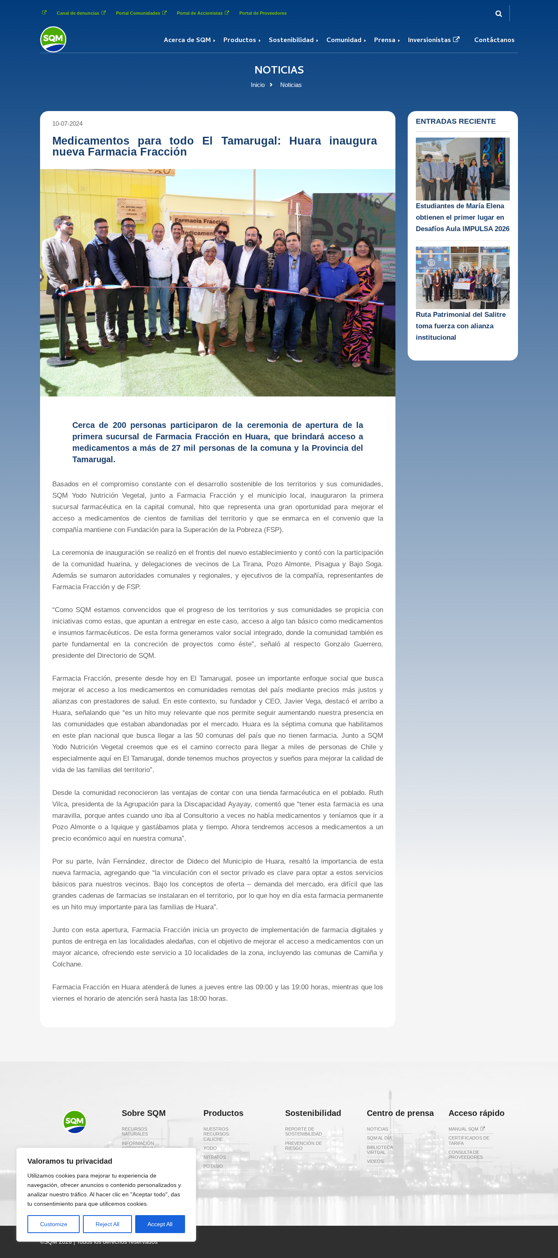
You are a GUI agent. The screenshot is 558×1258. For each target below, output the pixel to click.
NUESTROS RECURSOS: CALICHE (216, 1134)
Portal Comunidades (138, 13)
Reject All (107, 1224)
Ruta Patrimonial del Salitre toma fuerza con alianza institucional (461, 326)
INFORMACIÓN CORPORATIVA (138, 1146)
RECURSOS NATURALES (135, 1131)
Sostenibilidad (291, 41)
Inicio (258, 84)
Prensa (384, 41)
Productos (239, 41)
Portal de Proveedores (263, 13)
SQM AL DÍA (379, 1138)
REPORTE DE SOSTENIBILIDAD (303, 1131)
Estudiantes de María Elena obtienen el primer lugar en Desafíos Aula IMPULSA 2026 (462, 217)
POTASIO (213, 1166)
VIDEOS (375, 1161)
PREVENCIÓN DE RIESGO (303, 1146)
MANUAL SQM (463, 1129)
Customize (53, 1224)
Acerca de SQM (187, 41)
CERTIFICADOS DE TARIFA (469, 1140)
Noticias (291, 84)
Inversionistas (429, 41)
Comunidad (344, 41)
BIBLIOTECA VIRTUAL (380, 1150)
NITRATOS (214, 1157)
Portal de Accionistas (200, 13)
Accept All (159, 1224)
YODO (210, 1148)
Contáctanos (494, 41)
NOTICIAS (377, 1129)
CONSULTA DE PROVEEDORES (466, 1155)
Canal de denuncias (78, 13)
